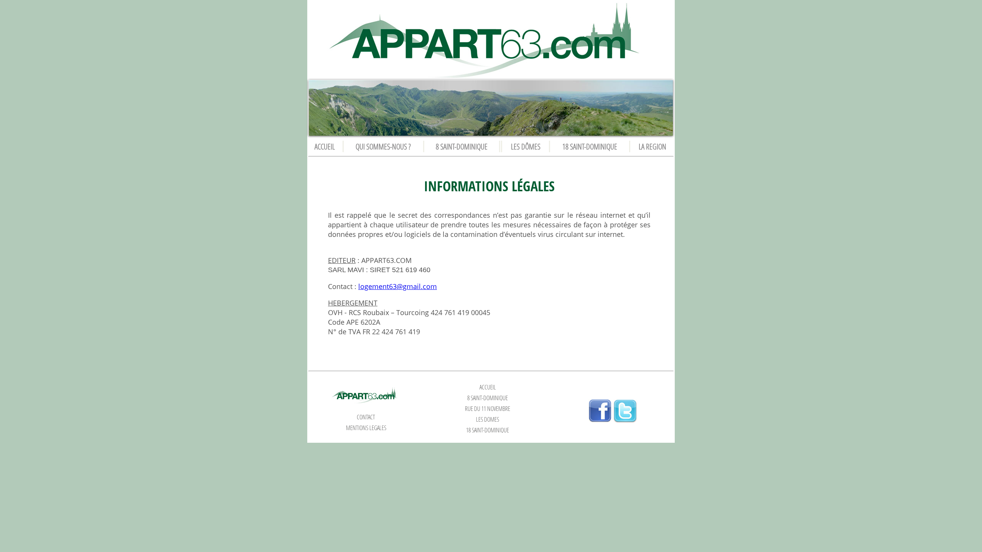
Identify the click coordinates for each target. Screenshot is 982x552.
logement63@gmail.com (397, 286)
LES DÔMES (525, 146)
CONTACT (366, 417)
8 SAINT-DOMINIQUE (462, 146)
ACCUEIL (325, 146)
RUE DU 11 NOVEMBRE (487, 408)
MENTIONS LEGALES (366, 427)
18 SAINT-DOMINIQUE (589, 146)
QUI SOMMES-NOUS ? (383, 146)
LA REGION (652, 146)
